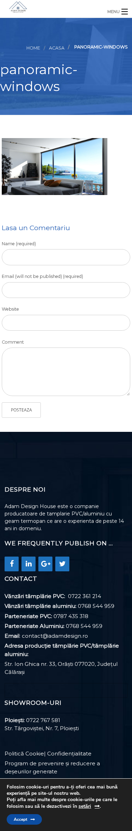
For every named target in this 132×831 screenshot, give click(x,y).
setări (84, 806)
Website (10, 309)
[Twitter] (62, 564)
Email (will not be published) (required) (42, 276)
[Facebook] (12, 564)
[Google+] (45, 564)
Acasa (56, 48)
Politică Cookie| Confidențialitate (48, 753)
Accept (20, 819)
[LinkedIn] (28, 564)
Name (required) (19, 243)
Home (33, 48)
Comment (13, 342)
